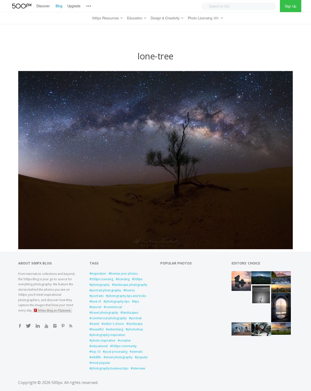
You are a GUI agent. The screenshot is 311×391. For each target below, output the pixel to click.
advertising (115, 329)
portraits (97, 296)
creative (125, 340)
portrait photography (106, 290)
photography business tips (109, 368)
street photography (118, 357)
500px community (124, 346)
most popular (100, 363)
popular (142, 357)
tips (136, 301)
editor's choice (114, 324)
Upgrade (74, 5)
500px (138, 279)
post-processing (116, 352)
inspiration (98, 273)
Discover (43, 5)
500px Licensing (102, 279)
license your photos (124, 273)
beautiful (97, 329)
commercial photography (109, 318)
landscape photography (130, 285)
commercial (114, 307)
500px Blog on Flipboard (54, 310)
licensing (124, 279)
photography (100, 285)
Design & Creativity (165, 18)
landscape (135, 324)
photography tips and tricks (127, 296)
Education (134, 18)
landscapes (130, 313)
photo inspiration (103, 340)
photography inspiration (108, 335)
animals (137, 352)
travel (95, 324)
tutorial (96, 307)
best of (96, 301)
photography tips (117, 301)
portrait (136, 318)
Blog (59, 5)
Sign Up (290, 6)
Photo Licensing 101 (203, 18)
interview (139, 368)
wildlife (96, 357)
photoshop (135, 329)
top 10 (95, 352)
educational (99, 346)
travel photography (104, 313)
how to (130, 290)
